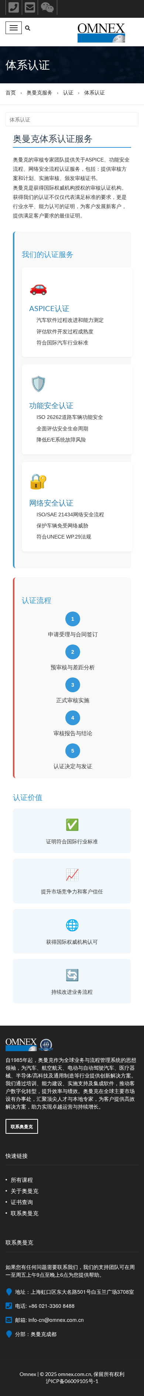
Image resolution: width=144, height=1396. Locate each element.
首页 (11, 92)
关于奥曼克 (24, 1191)
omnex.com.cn (74, 1374)
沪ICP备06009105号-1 (72, 1381)
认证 (68, 92)
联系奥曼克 (22, 1126)
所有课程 (22, 1179)
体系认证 (94, 92)
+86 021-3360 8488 (51, 1305)
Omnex (28, 1374)
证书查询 (22, 1202)
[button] (27, 28)
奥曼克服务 (39, 92)
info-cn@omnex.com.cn (56, 1319)
